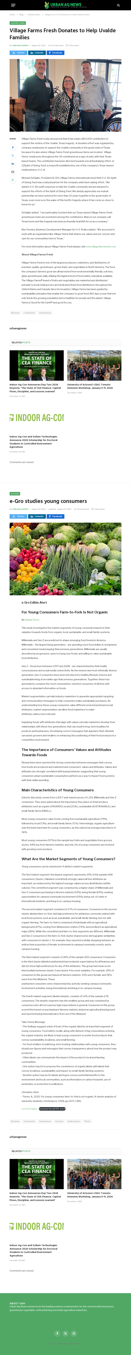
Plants (87, 1121)
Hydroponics (74, 1121)
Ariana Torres (32, 619)
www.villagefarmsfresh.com (101, 246)
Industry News (18, 23)
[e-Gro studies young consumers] (65, 559)
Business (15, 494)
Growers (59, 1121)
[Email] (13, 172)
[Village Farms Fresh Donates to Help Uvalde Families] (65, 95)
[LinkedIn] (13, 163)
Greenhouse (45, 312)
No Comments (57, 45)
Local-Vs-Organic (29, 1109)
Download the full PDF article (52, 1109)
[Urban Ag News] (65, 5)
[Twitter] (13, 155)
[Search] (118, 5)
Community (29, 312)
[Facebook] (13, 147)
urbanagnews (20, 45)
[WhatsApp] (13, 180)
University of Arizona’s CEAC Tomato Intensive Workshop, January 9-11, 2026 (90, 386)
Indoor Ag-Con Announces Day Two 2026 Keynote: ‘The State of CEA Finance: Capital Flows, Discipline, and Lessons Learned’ (35, 388)
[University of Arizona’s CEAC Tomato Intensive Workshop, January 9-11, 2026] (94, 365)
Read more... (94, 1310)
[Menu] (13, 5)
